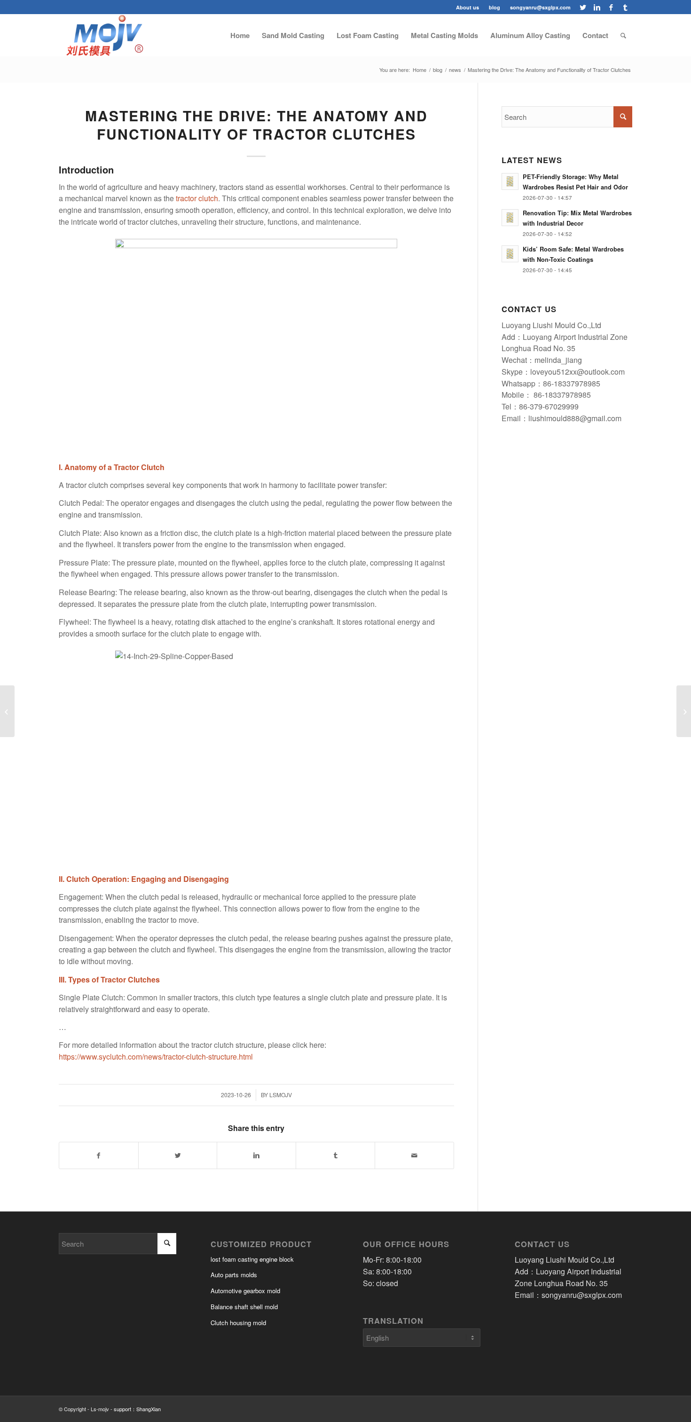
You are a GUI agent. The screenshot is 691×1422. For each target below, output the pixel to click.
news (455, 69)
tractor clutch (197, 198)
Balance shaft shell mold (244, 1306)
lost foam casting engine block (252, 1259)
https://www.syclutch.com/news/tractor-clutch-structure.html (156, 1056)
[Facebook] (611, 7)
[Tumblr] (625, 7)
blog (494, 7)
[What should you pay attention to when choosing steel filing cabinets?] (683, 711)
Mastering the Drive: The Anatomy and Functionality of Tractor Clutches (256, 124)
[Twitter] (582, 7)
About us (467, 7)
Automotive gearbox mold (245, 1290)
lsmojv (280, 1095)
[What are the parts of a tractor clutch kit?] (7, 711)
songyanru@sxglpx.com (540, 7)
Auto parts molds (234, 1274)
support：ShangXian (137, 1409)
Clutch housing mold (238, 1322)
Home (419, 69)
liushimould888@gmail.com (574, 418)
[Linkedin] (597, 7)
